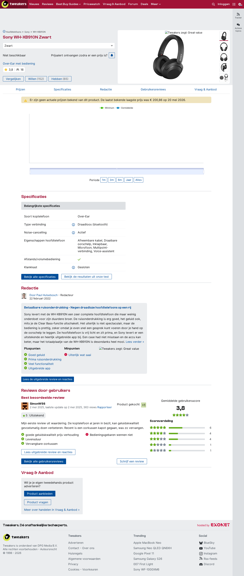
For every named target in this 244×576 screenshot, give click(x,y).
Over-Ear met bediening (19, 63)
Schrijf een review (132, 461)
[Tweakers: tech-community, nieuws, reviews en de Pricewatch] (14, 4)
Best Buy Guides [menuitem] (67, 4)
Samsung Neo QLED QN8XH (152, 548)
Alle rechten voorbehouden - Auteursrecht (30, 549)
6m (120, 180)
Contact (73, 548)
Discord (209, 564)
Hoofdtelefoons (13, 31)
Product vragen (37, 502)
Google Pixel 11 (143, 553)
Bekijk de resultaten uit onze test (86, 276)
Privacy (73, 564)
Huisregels (75, 553)
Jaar (128, 180)
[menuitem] (213, 4)
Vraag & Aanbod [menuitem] (114, 4)
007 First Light (143, 564)
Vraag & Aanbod (206, 89)
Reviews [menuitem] (47, 4)
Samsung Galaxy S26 (147, 558)
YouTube (209, 548)
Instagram (210, 553)
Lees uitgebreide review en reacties (48, 452)
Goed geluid (36, 355)
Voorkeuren (90, 569)
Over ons (88, 548)
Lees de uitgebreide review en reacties (47, 379)
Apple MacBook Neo (147, 542)
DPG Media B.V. (47, 545)
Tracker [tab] (238, 17)
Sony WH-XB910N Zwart (27, 37)
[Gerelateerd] (4, 31)
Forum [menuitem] (133, 4)
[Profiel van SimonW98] (24, 406)
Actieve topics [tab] (238, 29)
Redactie (106, 89)
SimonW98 (37, 403)
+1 (143, 405)
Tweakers (9, 545)
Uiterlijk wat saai (80, 355)
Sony (27, 31)
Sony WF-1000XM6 (146, 569)
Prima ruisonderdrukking (44, 359)
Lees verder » (135, 341)
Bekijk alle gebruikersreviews (43, 461)
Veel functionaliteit (41, 364)
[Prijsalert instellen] (112, 55)
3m (112, 180)
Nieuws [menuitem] (34, 4)
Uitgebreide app (39, 368)
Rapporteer (104, 407)
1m (104, 180)
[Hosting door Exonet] (213, 525)
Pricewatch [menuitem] (92, 4)
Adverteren (75, 542)
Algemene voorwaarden (84, 558)
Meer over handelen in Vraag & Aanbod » (52, 509)
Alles (138, 180)
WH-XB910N (39, 31)
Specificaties (62, 89)
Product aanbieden (40, 493)
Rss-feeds (210, 558)
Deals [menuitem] (144, 4)
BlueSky (209, 542)
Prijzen (20, 89)
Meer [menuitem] (154, 4)
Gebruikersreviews (153, 89)
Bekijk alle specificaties (40, 277)
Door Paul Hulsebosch (43, 295)
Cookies (73, 569)
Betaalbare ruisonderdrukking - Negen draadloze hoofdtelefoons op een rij (77, 307)
